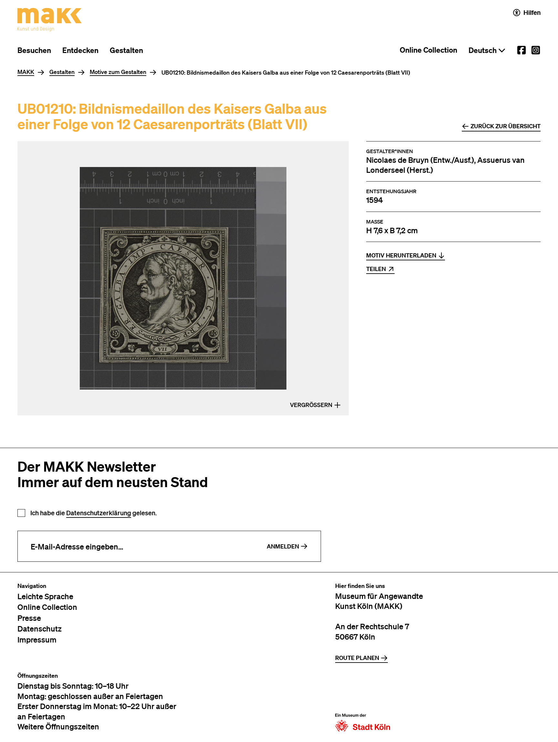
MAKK (25, 72)
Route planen (357, 658)
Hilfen (532, 12)
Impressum (37, 639)
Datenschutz (39, 628)
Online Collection (428, 50)
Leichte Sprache (45, 596)
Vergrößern (311, 404)
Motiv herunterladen (401, 255)
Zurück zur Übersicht (505, 126)
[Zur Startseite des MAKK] (49, 20)
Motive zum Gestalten (118, 72)
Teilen (376, 269)
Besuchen (34, 50)
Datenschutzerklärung (98, 513)
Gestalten (126, 50)
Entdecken (80, 50)
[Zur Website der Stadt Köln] (362, 702)
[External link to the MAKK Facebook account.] (521, 50)
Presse (29, 617)
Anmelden (283, 546)
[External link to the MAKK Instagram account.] (536, 50)
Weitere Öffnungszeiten (58, 726)
